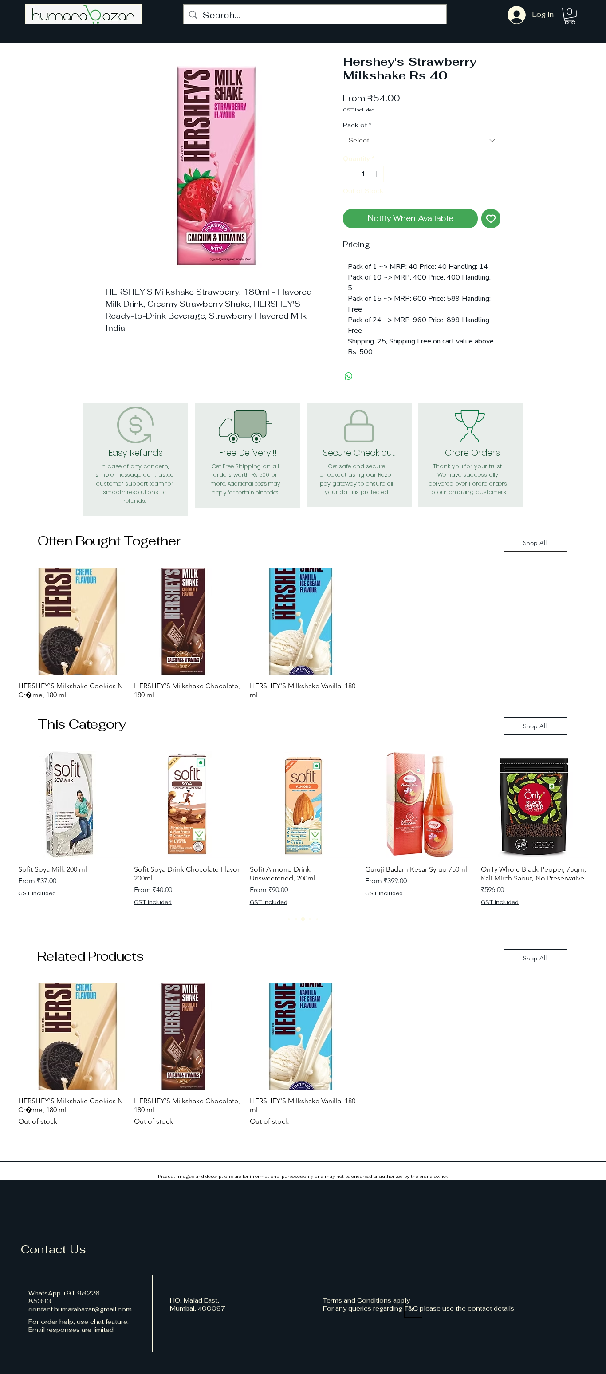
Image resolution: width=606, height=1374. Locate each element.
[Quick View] (71, 621)
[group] (303, 639)
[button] (570, 16)
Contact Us (53, 1249)
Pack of (357, 125)
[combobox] (421, 140)
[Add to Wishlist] (490, 218)
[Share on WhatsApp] (348, 376)
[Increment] (377, 174)
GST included (358, 110)
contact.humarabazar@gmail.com (80, 1309)
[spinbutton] (363, 174)
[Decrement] (349, 174)
